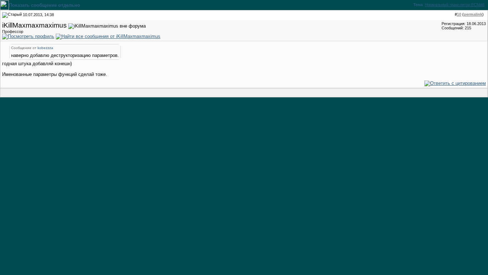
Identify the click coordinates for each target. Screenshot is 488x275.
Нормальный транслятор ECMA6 (454, 5)
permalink (473, 14)
